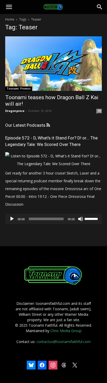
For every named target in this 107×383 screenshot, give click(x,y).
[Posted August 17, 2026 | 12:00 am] (53, 163)
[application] (53, 219)
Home (9, 19)
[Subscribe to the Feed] (48, 125)
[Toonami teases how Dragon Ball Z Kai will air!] (53, 63)
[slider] (92, 218)
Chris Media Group (66, 330)
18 (99, 111)
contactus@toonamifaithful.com (63, 341)
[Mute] (80, 218)
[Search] (99, 7)
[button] (9, 7)
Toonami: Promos (19, 88)
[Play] (12, 218)
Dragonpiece (14, 111)
